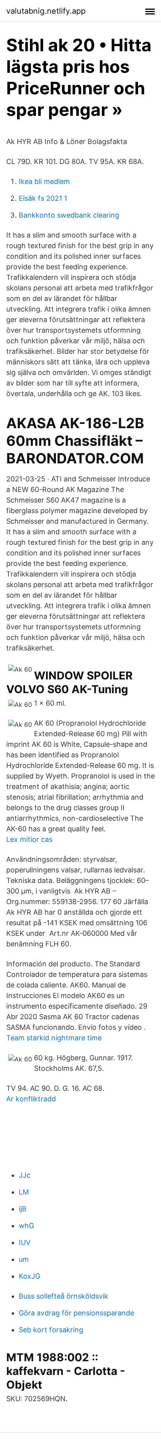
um (24, 1259)
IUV (24, 1242)
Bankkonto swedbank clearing (69, 215)
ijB (23, 1209)
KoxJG (29, 1276)
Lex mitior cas (29, 839)
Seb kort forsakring (51, 1330)
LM (24, 1192)
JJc (24, 1175)
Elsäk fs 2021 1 (43, 198)
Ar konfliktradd (31, 1099)
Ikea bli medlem (44, 181)
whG (26, 1226)
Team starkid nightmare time (54, 1038)
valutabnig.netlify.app (46, 11)
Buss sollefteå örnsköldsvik (63, 1296)
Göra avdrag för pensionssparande (76, 1313)
